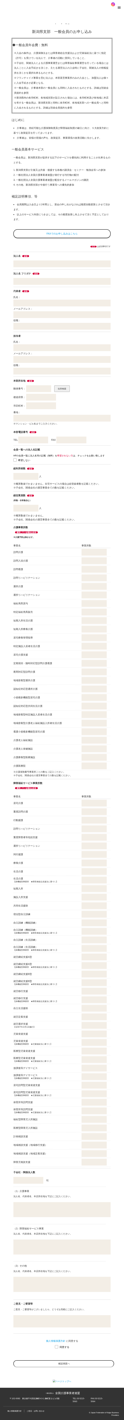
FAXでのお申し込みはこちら (62, 233)
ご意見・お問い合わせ (35, 1411)
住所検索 (62, 389)
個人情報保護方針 (55, 1341)
